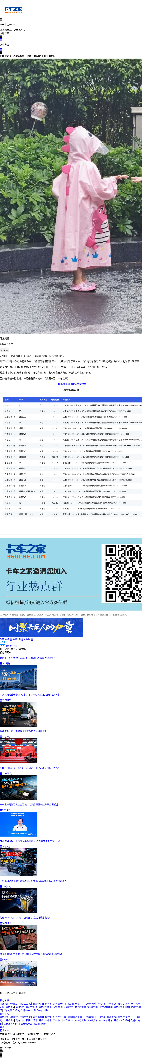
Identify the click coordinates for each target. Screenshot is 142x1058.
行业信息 (4, 1030)
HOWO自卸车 (106, 1007)
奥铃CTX (122, 1003)
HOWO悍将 (89, 1003)
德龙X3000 (25, 1003)
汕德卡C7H (38, 1003)
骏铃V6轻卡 (32, 1007)
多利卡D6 (112, 1003)
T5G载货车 (80, 1007)
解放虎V (10, 1007)
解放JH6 (49, 1003)
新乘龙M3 (68, 1007)
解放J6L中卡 (45, 1007)
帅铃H (131, 1003)
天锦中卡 (57, 1007)
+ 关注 (4, 350)
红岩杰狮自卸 (10, 1010)
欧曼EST (14, 1003)
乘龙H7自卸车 (41, 1010)
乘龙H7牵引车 (75, 1003)
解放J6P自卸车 (121, 1007)
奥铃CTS (20, 1007)
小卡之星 (101, 1003)
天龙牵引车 (60, 1003)
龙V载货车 (92, 1007)
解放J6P (4, 1003)
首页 (2, 1027)
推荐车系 (4, 1000)
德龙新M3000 (25, 1010)
